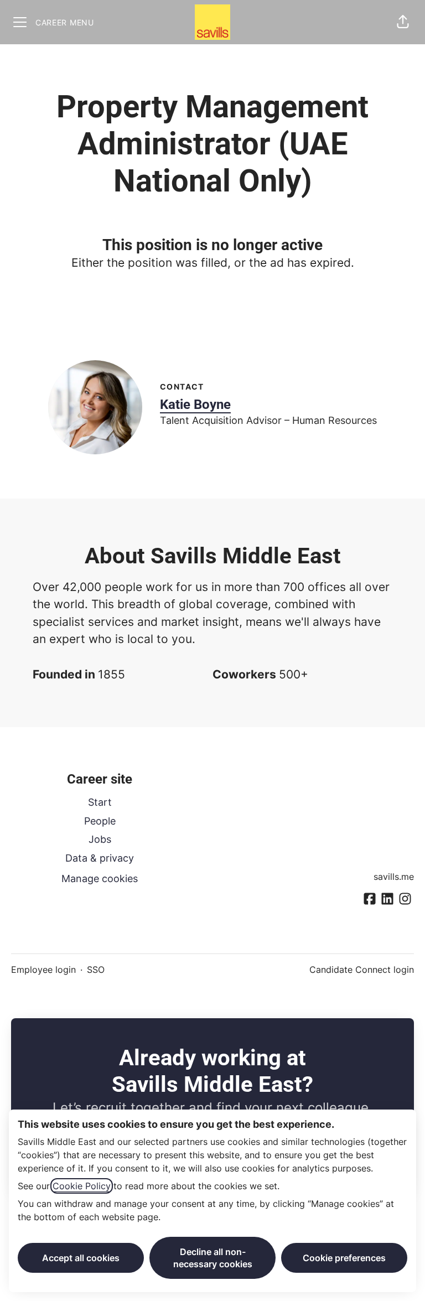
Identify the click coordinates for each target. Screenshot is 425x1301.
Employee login (43, 969)
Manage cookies (99, 878)
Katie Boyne (195, 404)
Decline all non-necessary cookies (212, 1257)
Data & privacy (99, 858)
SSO (96, 969)
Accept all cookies (81, 1257)
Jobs (100, 839)
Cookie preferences (344, 1257)
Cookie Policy (82, 1185)
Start (100, 802)
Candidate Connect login (361, 969)
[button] (402, 22)
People (100, 821)
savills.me (394, 876)
